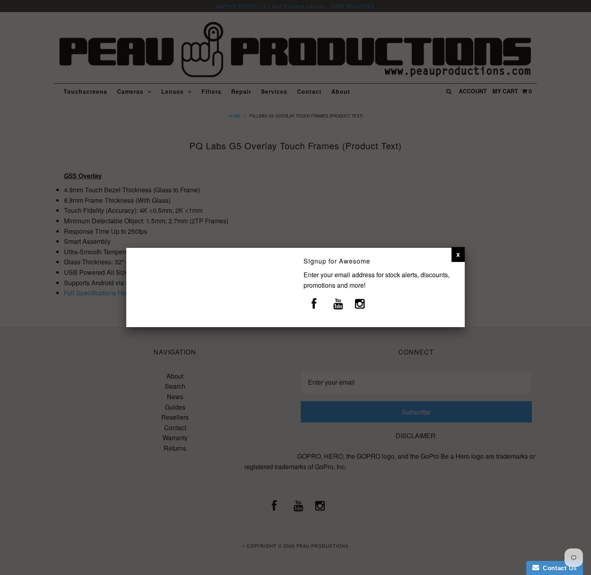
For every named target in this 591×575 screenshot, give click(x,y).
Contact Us (558, 568)
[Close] (458, 254)
